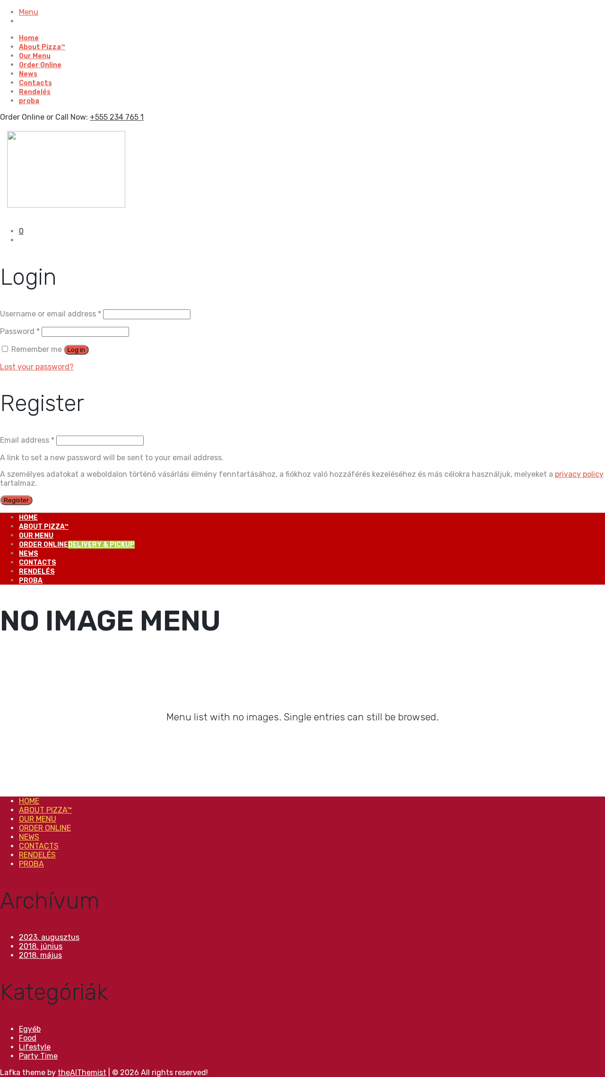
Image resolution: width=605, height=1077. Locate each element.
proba (29, 101)
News (28, 74)
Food (27, 1037)
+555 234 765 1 (117, 117)
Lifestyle (35, 1046)
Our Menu (35, 56)
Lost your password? (37, 366)
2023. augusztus (49, 937)
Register (16, 500)
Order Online (40, 65)
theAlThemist (82, 1072)
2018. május (40, 955)
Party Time (38, 1055)
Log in (76, 349)
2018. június (40, 946)
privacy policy (579, 474)
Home (29, 38)
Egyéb (30, 1028)
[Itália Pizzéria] (66, 205)
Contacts (35, 83)
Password (20, 331)
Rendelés (35, 92)
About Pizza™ (42, 47)
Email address (27, 440)
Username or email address (50, 313)
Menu (28, 12)
